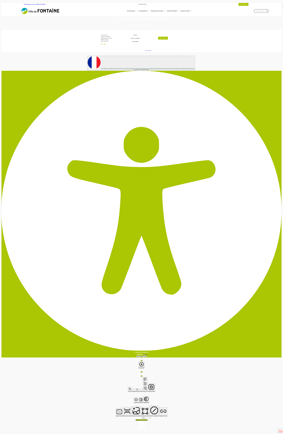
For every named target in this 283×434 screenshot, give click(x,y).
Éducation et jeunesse (157, 11)
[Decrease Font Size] (141, 360)
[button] (195, 69)
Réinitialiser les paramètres (141, 420)
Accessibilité (135, 41)
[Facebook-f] (101, 44)
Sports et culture (185, 11)
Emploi (135, 35)
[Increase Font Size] (141, 356)
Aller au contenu (137, 418)
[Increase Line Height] (141, 372)
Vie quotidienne (143, 11)
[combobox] (141, 63)
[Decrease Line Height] (141, 376)
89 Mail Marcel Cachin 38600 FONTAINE (34, 4)
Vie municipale (131, 11)
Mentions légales (135, 38)
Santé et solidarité (172, 11)
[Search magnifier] (267, 11)
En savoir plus (148, 50)
